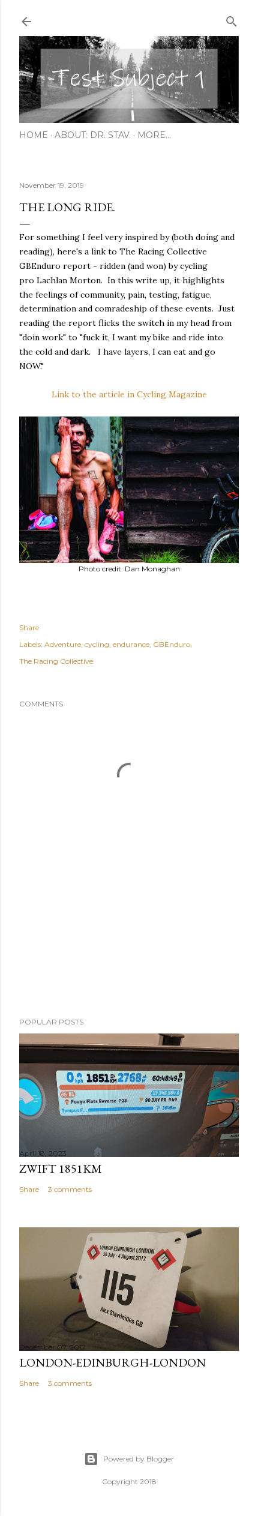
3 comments (70, 1189)
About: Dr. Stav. (93, 135)
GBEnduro (171, 644)
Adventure (62, 644)
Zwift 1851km (60, 1168)
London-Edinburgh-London (112, 1362)
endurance (131, 644)
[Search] (231, 19)
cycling (97, 644)
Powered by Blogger (138, 1458)
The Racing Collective (56, 661)
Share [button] (29, 627)
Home (33, 135)
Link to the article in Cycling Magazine (129, 394)
